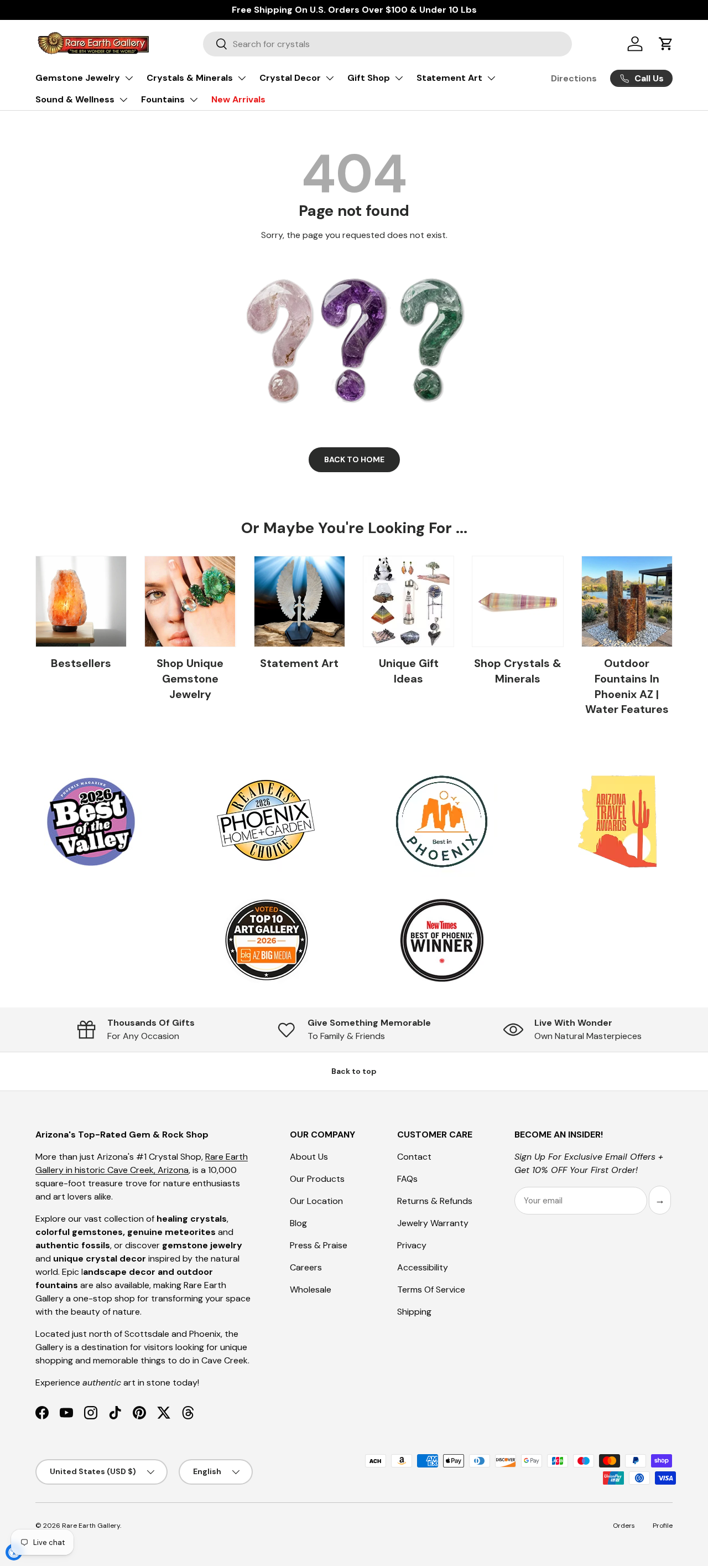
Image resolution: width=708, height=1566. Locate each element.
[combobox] (387, 44)
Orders (624, 1525)
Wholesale (310, 1289)
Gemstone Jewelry (77, 78)
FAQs (407, 1179)
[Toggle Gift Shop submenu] (398, 78)
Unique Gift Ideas (409, 671)
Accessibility (422, 1267)
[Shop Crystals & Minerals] (517, 601)
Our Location (316, 1201)
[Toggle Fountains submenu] (193, 99)
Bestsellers (81, 663)
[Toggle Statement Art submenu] (491, 78)
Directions (574, 78)
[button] (666, 44)
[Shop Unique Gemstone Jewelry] (190, 601)
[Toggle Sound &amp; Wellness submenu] (123, 99)
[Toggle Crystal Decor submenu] (329, 78)
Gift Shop (368, 78)
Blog (298, 1223)
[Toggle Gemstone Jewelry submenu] (129, 78)
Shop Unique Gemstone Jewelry (190, 678)
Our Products (317, 1179)
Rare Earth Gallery (91, 1525)
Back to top (354, 1071)
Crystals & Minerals (190, 78)
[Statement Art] (299, 601)
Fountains (163, 99)
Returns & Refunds (434, 1201)
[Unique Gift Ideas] (408, 601)
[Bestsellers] (81, 601)
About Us (309, 1156)
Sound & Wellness (74, 99)
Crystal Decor (290, 78)
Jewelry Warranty (432, 1223)
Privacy (411, 1245)
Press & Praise (318, 1245)
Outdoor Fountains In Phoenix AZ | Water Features (627, 686)
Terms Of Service (431, 1289)
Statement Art (449, 78)
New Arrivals (238, 99)
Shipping (414, 1311)
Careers (306, 1267)
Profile (663, 1525)
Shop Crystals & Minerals (517, 671)
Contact (414, 1156)
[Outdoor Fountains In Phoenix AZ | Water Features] (627, 601)
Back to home (354, 459)
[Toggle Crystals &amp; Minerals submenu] (241, 78)
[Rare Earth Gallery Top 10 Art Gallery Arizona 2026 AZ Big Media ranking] (266, 941)
